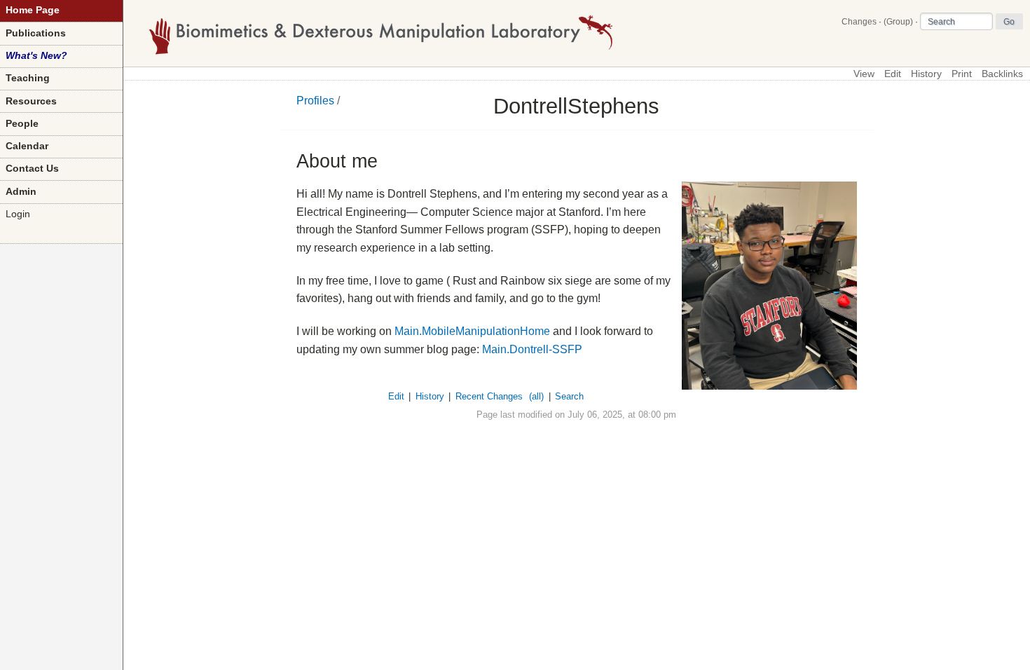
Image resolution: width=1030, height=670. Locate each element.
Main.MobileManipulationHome (472, 331)
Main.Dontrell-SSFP (532, 349)
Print (962, 74)
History (926, 74)
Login (18, 214)
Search (569, 396)
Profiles (315, 101)
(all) (536, 396)
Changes (859, 22)
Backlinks (1002, 74)
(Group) (898, 22)
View (863, 74)
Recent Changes (489, 396)
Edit (892, 74)
